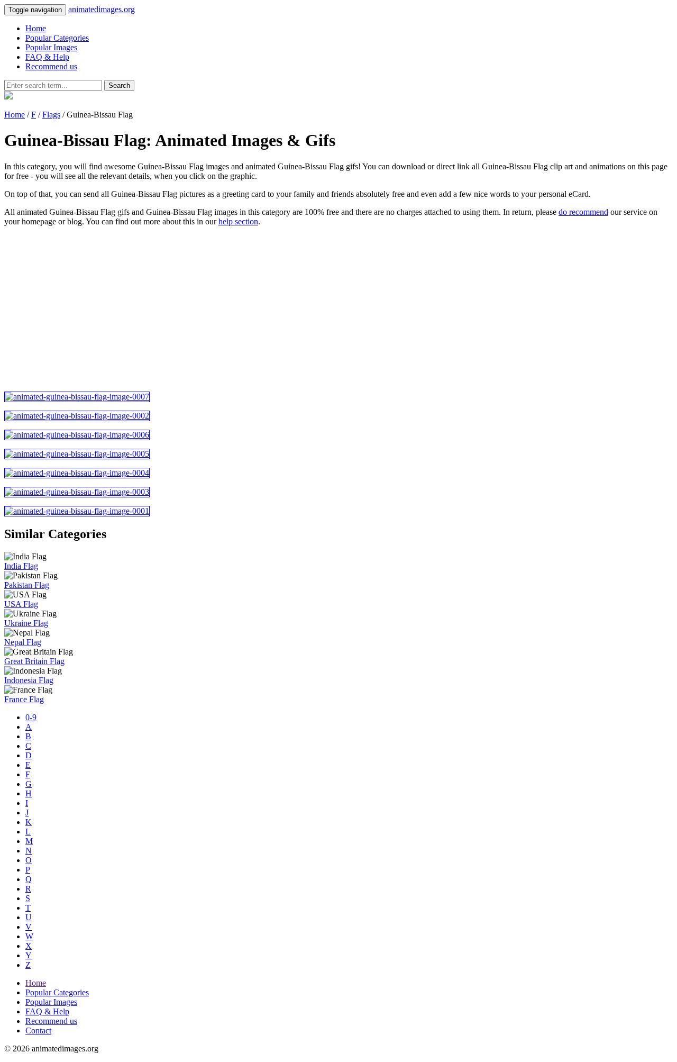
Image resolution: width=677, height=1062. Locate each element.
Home (35, 28)
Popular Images (51, 47)
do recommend (583, 211)
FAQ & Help (47, 56)
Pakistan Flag (26, 584)
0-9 (30, 717)
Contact (38, 1030)
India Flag (21, 565)
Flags (51, 114)
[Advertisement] (321, 309)
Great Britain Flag (34, 661)
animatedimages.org (101, 9)
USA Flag (21, 604)
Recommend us (51, 66)
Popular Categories (57, 37)
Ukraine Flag (26, 623)
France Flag (24, 699)
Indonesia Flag (28, 680)
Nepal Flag (22, 642)
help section (238, 221)
